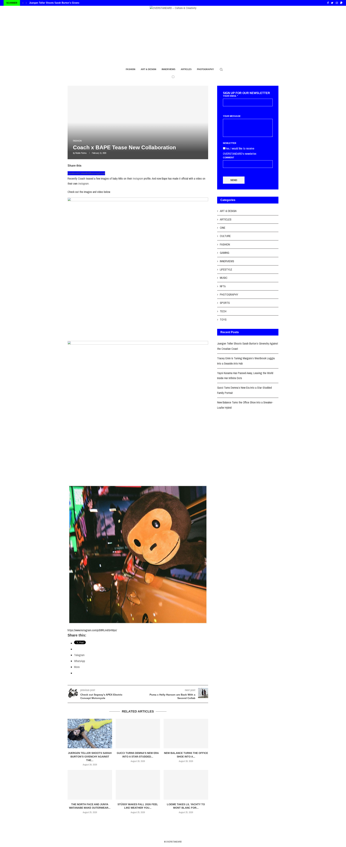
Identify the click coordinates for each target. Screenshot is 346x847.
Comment (228, 157)
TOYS (223, 319)
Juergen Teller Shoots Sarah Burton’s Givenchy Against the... (90, 756)
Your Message (232, 116)
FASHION (130, 69)
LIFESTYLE (226, 269)
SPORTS (225, 303)
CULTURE (225, 236)
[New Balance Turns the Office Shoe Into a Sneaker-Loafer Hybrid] (186, 733)
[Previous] (22, 3)
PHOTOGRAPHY (205, 69)
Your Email (230, 96)
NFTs (223, 286)
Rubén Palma (80, 153)
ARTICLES (186, 69)
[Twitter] (332, 3)
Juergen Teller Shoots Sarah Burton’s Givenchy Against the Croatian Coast (71, 2)
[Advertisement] (173, 37)
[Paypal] (341, 3)
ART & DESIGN (148, 69)
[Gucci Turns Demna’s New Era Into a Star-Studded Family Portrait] (138, 733)
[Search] (221, 69)
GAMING (224, 253)
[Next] (26, 3)
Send (233, 180)
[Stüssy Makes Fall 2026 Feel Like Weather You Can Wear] (138, 784)
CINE (222, 228)
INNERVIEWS (168, 69)
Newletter (229, 143)
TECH (223, 311)
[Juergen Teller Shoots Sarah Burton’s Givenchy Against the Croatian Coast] (90, 733)
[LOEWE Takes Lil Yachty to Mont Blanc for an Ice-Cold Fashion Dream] (186, 784)
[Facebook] (328, 3)
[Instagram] (337, 3)
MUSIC (223, 278)
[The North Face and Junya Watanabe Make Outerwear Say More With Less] (90, 784)
